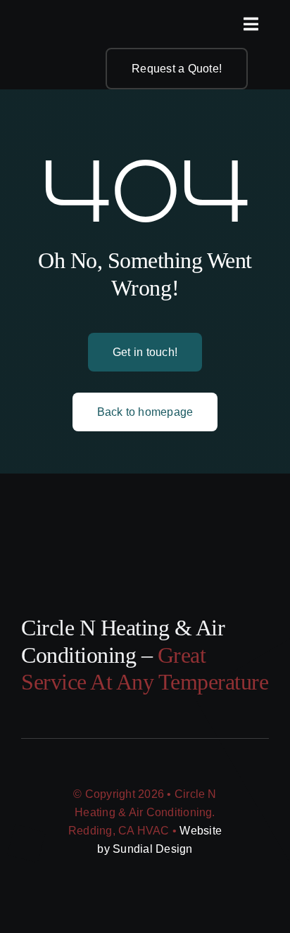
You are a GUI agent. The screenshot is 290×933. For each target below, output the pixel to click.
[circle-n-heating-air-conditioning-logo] (53, 20)
